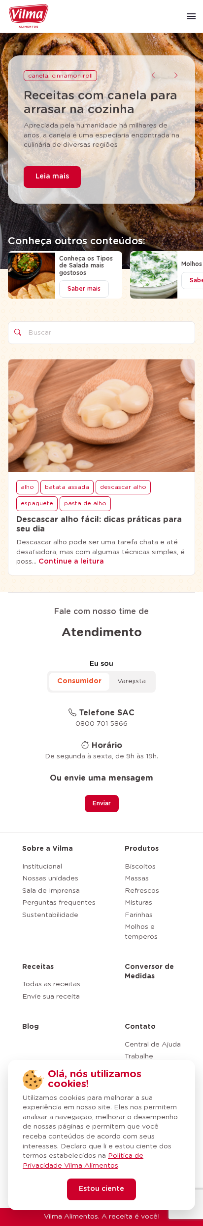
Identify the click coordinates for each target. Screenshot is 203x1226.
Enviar (102, 803)
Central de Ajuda (153, 1044)
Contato (140, 1026)
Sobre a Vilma (47, 848)
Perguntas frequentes (59, 902)
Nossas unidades (50, 878)
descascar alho (123, 487)
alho (27, 487)
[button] (153, 76)
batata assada (67, 487)
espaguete (37, 503)
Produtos (142, 848)
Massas (137, 878)
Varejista (131, 681)
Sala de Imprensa (51, 890)
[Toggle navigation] (191, 16)
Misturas (138, 902)
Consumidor (79, 681)
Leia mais (52, 176)
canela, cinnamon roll (60, 76)
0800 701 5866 (101, 723)
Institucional (42, 866)
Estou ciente (101, 1188)
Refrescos (142, 890)
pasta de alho (85, 503)
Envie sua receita (51, 996)
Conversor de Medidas (149, 971)
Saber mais (84, 289)
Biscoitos (140, 866)
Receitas (38, 966)
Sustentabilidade (50, 915)
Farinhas (139, 915)
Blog (30, 1026)
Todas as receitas (51, 984)
